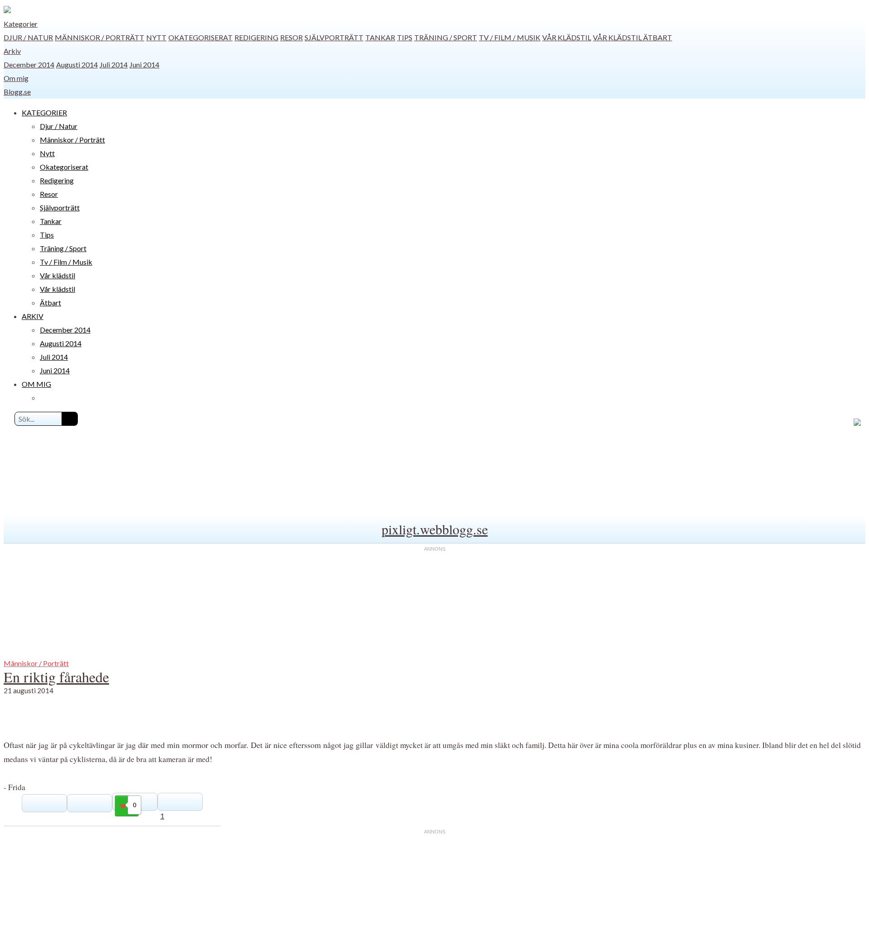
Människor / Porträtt (99, 37)
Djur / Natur (28, 37)
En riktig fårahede (56, 676)
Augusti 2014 (77, 64)
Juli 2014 (114, 64)
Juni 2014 (144, 64)
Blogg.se (17, 91)
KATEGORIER (44, 112)
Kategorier (21, 23)
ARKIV (32, 316)
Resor (291, 37)
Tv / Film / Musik (509, 37)
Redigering (256, 37)
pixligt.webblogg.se (435, 529)
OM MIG (36, 384)
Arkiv (12, 51)
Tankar (380, 37)
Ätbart (657, 37)
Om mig (16, 78)
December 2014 (29, 64)
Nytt (156, 37)
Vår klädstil (566, 37)
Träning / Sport (445, 37)
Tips (404, 37)
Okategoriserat (200, 37)
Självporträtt (334, 37)
